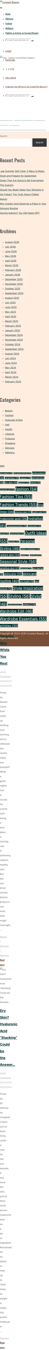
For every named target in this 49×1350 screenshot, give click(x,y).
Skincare (4, 946)
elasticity (23, 483)
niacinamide (17, 534)
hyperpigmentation (17, 526)
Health (8, 429)
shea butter (26, 568)
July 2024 (10, 358)
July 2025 (10, 302)
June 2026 (11, 251)
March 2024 (11, 377)
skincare (13, 574)
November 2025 (14, 284)
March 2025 (11, 321)
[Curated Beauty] (9, 2)
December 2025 (14, 279)
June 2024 (11, 363)
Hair (7, 424)
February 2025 (13, 325)
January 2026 (12, 274)
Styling (19, 596)
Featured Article (14, 420)
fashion (26, 489)
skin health (26, 581)
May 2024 (10, 367)
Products (10, 438)
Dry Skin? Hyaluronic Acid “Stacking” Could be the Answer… (8, 1038)
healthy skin (39, 512)
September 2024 (14, 349)
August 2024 (12, 353)
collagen (25, 478)
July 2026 (10, 246)
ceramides (12, 478)
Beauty (3, 937)
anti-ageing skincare (22, 473)
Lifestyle (9, 434)
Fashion (9, 415)
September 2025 (14, 293)
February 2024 (13, 381)
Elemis (35, 482)
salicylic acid (36, 555)
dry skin (11, 482)
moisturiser (34, 526)
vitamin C (29, 604)
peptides (13, 542)
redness (25, 555)
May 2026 (10, 256)
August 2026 (12, 242)
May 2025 (10, 312)
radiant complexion (30, 549)
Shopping (10, 443)
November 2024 (14, 339)
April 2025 (10, 316)
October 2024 (12, 344)
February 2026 (13, 270)
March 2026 (11, 265)
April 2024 (10, 372)
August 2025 (12, 298)
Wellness (4, 955)
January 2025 (12, 330)
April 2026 (10, 260)
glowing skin (23, 512)
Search (39, 142)
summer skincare (15, 605)
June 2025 (11, 307)
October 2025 (12, 288)
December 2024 (14, 335)
